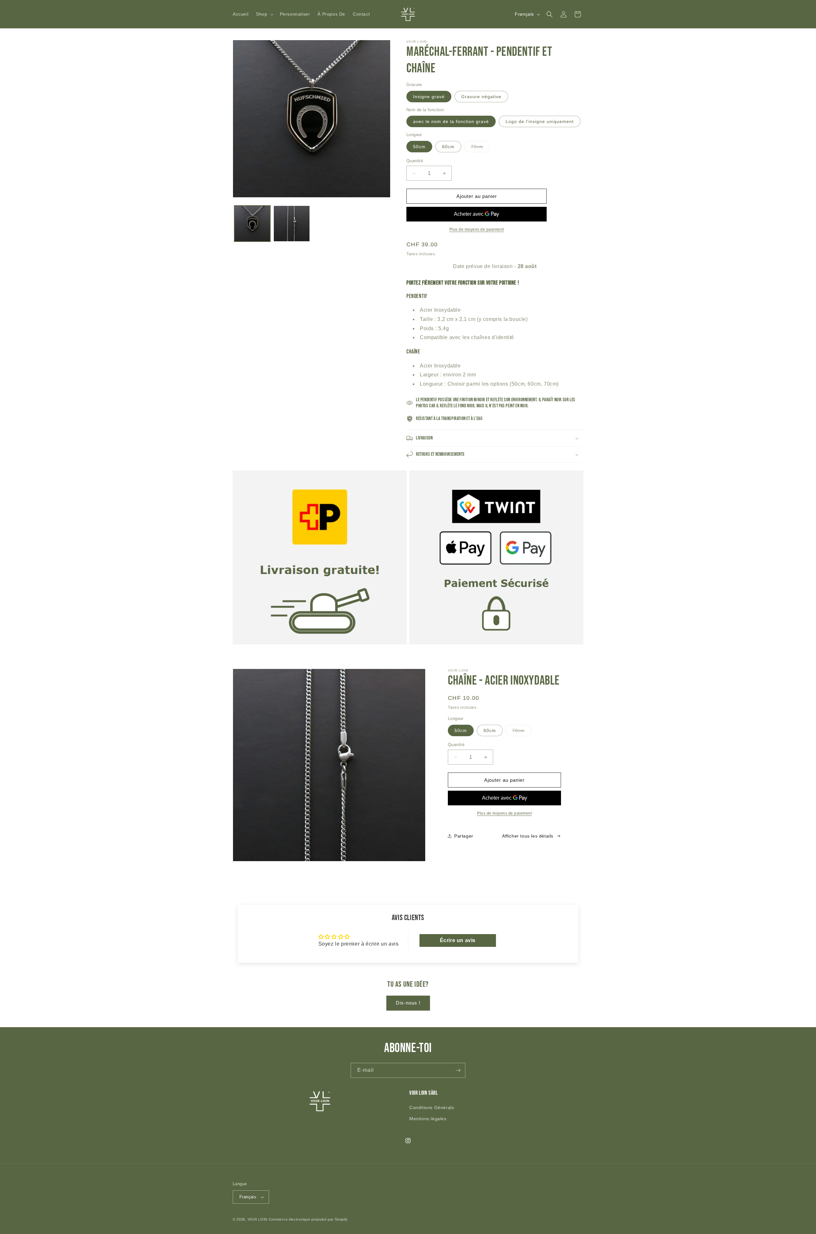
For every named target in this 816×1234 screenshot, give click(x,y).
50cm (419, 146)
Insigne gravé (429, 96)
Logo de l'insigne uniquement (540, 121)
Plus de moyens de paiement (476, 229)
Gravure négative (481, 96)
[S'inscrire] (458, 1070)
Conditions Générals (431, 1107)
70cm (480, 148)
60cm (448, 146)
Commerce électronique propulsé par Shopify (308, 1219)
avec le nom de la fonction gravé (451, 121)
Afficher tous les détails (527, 835)
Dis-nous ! (408, 1002)
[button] (264, 14)
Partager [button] (463, 835)
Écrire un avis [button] (458, 940)
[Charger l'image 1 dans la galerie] (252, 224)
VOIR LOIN (257, 1219)
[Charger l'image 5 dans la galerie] (291, 224)
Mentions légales (428, 1118)
